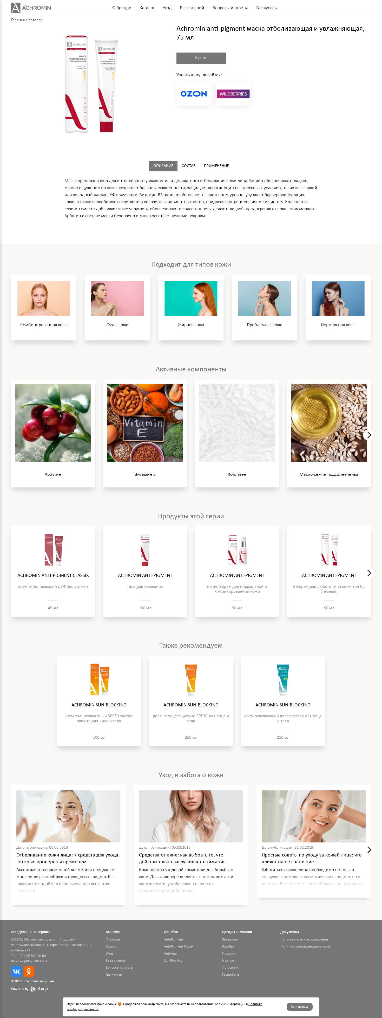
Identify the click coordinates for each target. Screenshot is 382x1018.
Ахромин (113, 932)
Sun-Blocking (173, 961)
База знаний (192, 7)
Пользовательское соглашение (304, 940)
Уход (167, 7)
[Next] (368, 435)
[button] (88, 84)
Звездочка (230, 940)
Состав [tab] (189, 166)
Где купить (266, 7)
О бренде (121, 7)
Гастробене (230, 975)
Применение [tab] (216, 166)
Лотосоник (230, 968)
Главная (18, 20)
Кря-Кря (228, 947)
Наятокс (228, 961)
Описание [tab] (163, 166)
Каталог (147, 7)
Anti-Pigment (173, 940)
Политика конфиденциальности (305, 947)
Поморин (229, 954)
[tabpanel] (191, 200)
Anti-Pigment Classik (178, 947)
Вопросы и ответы (230, 7)
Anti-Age (170, 954)
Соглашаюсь (299, 1006)
